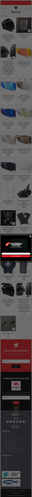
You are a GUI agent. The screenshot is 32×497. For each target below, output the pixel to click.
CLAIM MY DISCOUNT (16, 256)
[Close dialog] (30, 236)
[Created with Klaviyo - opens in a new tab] (16, 261)
